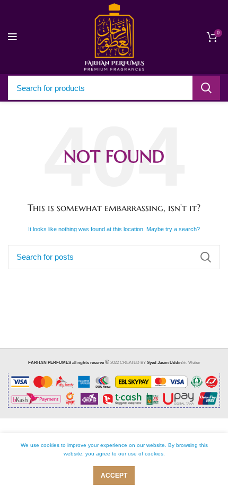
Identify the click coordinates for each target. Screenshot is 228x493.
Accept (114, 475)
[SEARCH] (206, 88)
